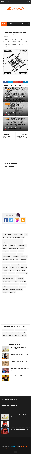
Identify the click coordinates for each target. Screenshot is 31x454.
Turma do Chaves (7, 240)
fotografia (5, 270)
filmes (17, 267)
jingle (26, 273)
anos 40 (11, 332)
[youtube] (29, 2)
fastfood (12, 267)
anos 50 (17, 332)
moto (17, 284)
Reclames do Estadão (23, 78)
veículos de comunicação (16, 289)
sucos (9, 286)
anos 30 (5, 332)
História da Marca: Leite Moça (19, 361)
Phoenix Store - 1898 (10, 127)
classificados (12, 253)
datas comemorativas (8, 259)
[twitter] (25, 2)
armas (20, 242)
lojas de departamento (9, 278)
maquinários (20, 278)
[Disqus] (15, 187)
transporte (22, 286)
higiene (18, 270)
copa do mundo (7, 256)
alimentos (7, 89)
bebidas (7, 118)
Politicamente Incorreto (18, 237)
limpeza (16, 275)
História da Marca (18, 234)
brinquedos (6, 251)
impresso (21, 35)
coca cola (19, 253)
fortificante (24, 267)
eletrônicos (23, 262)
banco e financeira (21, 245)
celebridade (13, 251)
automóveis (12, 245)
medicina (5, 284)
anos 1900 (17, 330)
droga (17, 259)
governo (12, 270)
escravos (23, 264)
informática (11, 273)
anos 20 (24, 330)
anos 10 (11, 330)
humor (23, 270)
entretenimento (15, 264)
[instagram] (27, 2)
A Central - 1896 (9, 113)
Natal (26, 234)
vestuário (5, 289)
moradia (12, 284)
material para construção (19, 281)
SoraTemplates (13, 446)
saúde (4, 286)
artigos (5, 245)
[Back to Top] (15, 452)
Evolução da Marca (7, 234)
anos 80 (11, 335)
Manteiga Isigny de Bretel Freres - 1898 (14, 97)
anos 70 (5, 335)
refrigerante (23, 284)
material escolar (7, 281)
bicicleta (17, 35)
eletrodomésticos (13, 262)
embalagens (6, 264)
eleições (5, 262)
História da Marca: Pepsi (17, 422)
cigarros (5, 253)
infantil (5, 273)
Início (4, 23)
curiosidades (24, 256)
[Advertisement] (15, 151)
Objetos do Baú (7, 237)
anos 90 (17, 335)
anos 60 (23, 332)
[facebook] (22, 2)
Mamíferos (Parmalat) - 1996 (19, 354)
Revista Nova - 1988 (16, 376)
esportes (5, 267)
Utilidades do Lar (18, 240)
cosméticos (16, 256)
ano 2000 (5, 330)
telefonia (15, 286)
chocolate (20, 251)
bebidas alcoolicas (13, 248)
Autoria (4, 387)
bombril (22, 248)
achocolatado (6, 242)
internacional (19, 273)
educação (23, 259)
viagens (5, 292)
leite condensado (7, 275)
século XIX (6, 36)
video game (12, 292)
